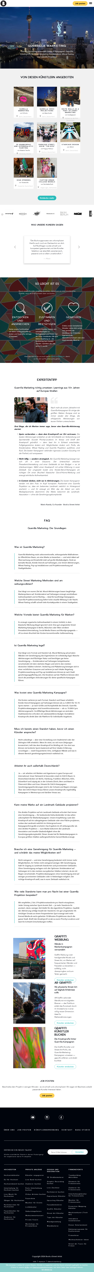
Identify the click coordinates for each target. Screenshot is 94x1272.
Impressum (42, 1262)
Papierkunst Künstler (56, 1196)
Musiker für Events (33, 1202)
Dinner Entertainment (78, 1225)
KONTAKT (67, 1130)
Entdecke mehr (47, 198)
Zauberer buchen (33, 1184)
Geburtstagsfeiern (33, 1211)
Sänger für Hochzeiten (14, 1200)
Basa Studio (82, 1130)
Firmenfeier (74, 1235)
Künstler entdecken (65, 980)
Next (92, 214)
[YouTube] (33, 1121)
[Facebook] (61, 1121)
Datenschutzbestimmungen (43, 1267)
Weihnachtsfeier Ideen (79, 1239)
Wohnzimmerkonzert (34, 1215)
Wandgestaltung (54, 1221)
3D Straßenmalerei (55, 1177)
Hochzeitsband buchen (14, 1184)
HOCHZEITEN (10, 1169)
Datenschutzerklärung (54, 1262)
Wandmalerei (53, 1226)
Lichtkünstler (31, 1207)
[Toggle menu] (91, 3)
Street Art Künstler (55, 1213)
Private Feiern (31, 1219)
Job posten (80, 3)
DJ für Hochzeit (11, 1179)
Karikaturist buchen (55, 1192)
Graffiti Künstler (54, 1209)
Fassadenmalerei (54, 1204)
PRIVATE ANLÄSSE (33, 1169)
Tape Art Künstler (55, 1217)
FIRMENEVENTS (76, 1169)
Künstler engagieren (34, 1175)
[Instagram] (47, 1121)
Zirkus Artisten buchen (35, 1194)
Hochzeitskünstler (12, 1175)
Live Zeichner (53, 1187)
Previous (2, 214)
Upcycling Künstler (55, 1200)
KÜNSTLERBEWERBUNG (46, 1130)
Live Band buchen (33, 1179)
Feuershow (30, 1198)
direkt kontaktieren (58, 356)
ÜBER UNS (9, 1130)
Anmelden (79, 1152)
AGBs (34, 1262)
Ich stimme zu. (47, 1270)
